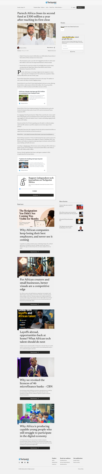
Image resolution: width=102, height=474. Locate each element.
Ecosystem (54, 50)
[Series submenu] (48, 7)
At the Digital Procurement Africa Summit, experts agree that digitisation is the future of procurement (39, 134)
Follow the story (33, 251)
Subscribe (80, 7)
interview (22, 115)
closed (40, 60)
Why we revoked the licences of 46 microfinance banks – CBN (36, 383)
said (21, 118)
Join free (73, 51)
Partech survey (27, 146)
